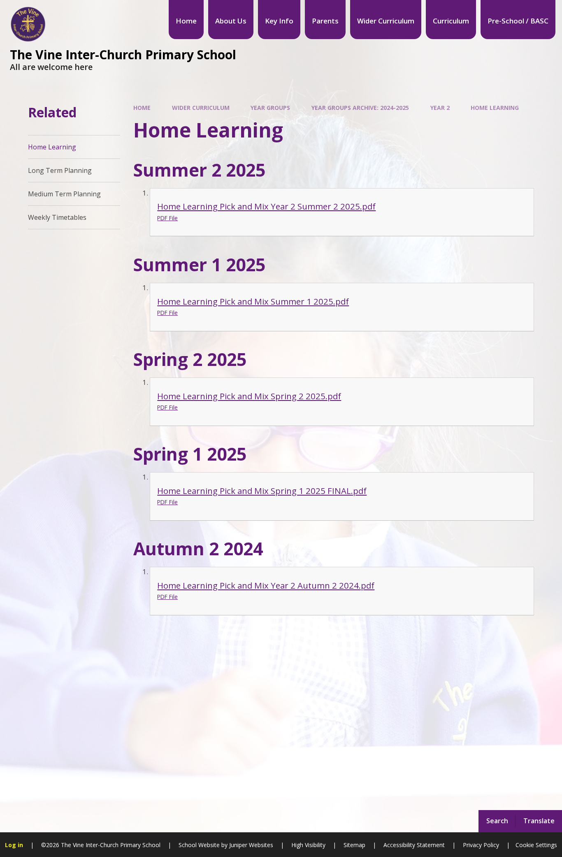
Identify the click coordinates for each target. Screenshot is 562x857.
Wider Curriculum (201, 108)
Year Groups (270, 108)
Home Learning (495, 108)
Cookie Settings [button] (536, 845)
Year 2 (440, 108)
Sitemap (354, 845)
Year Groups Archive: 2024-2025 (360, 108)
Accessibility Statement (414, 845)
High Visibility (308, 845)
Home (142, 108)
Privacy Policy (481, 845)
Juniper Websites (250, 845)
